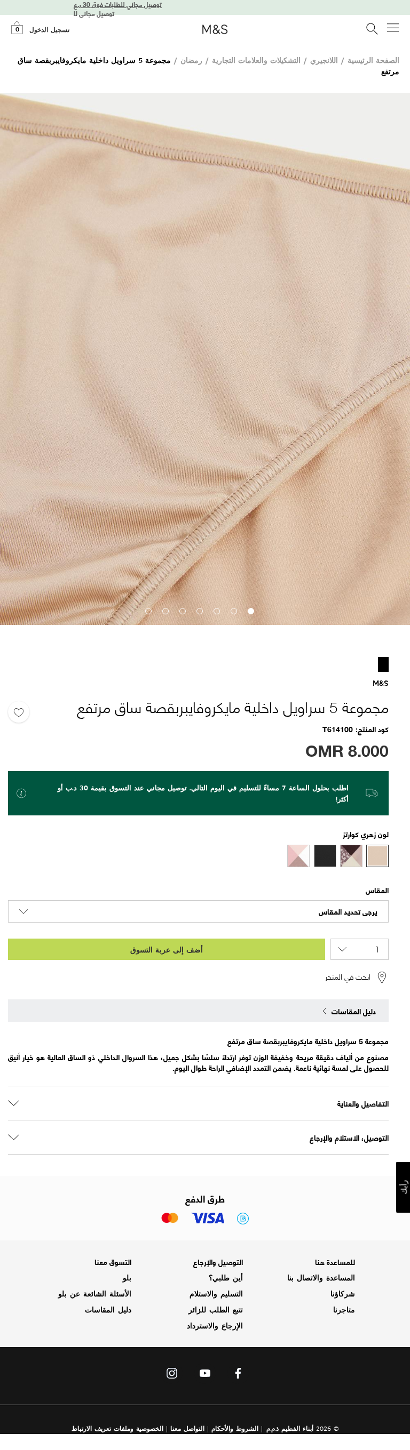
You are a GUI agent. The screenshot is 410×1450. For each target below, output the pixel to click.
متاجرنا (344, 1310)
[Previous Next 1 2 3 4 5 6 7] (205, 359)
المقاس (377, 889)
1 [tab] (250, 610)
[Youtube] (205, 1376)
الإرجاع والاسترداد (215, 1326)
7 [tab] (148, 610)
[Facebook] (238, 1376)
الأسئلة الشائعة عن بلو (94, 1294)
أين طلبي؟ (226, 1278)
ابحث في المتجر (347, 977)
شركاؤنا (342, 1294)
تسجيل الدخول (49, 30)
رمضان (191, 60)
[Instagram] (171, 1376)
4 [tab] (199, 610)
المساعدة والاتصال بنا (321, 1278)
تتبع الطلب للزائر (215, 1310)
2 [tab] (233, 610)
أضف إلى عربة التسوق (166, 949)
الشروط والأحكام (234, 1428)
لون (382, 833)
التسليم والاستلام (216, 1294)
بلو (127, 1278)
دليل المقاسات (108, 1310)
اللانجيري (324, 60)
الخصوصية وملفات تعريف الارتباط (117, 1428)
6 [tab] (165, 610)
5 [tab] (182, 610)
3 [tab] (216, 610)
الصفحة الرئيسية (373, 60)
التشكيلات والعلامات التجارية (256, 60)
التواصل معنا (187, 1428)
